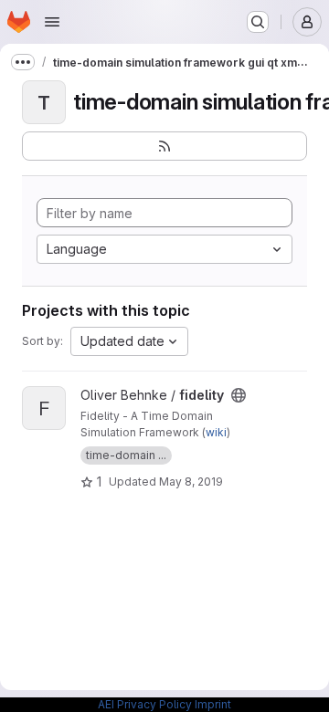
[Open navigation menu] (52, 22)
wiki (216, 432)
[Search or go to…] (258, 22)
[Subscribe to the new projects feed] (164, 146)
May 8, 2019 (191, 481)
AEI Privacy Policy (145, 704)
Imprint (213, 704)
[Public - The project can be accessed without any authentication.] (238, 395)
